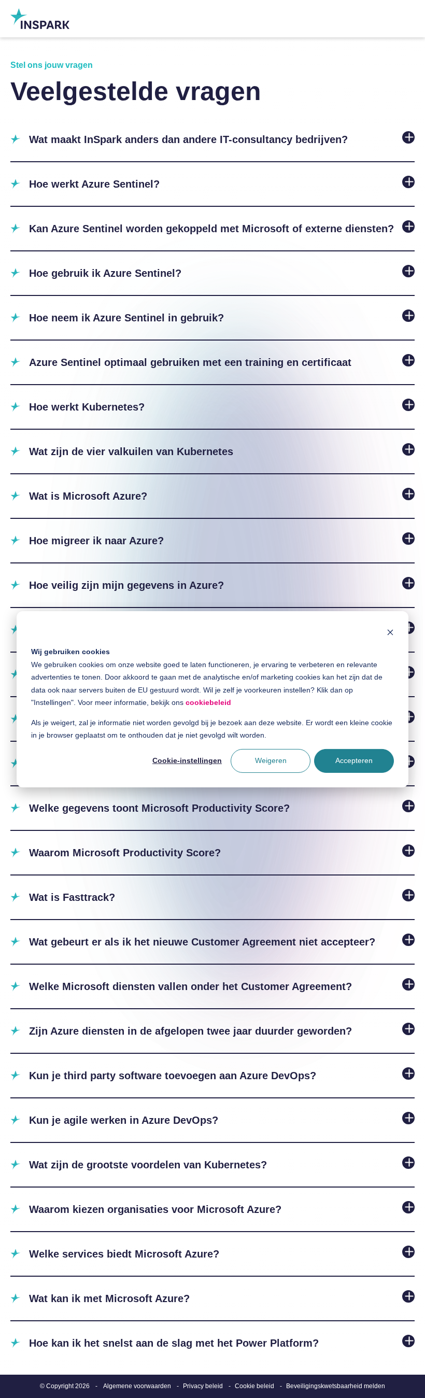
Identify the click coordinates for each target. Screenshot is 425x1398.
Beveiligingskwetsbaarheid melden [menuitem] (335, 1386)
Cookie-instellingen (187, 760)
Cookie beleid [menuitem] (254, 1386)
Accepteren (354, 760)
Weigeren (271, 760)
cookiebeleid (208, 702)
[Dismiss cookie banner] (390, 631)
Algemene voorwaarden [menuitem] (137, 1386)
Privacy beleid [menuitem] (203, 1386)
